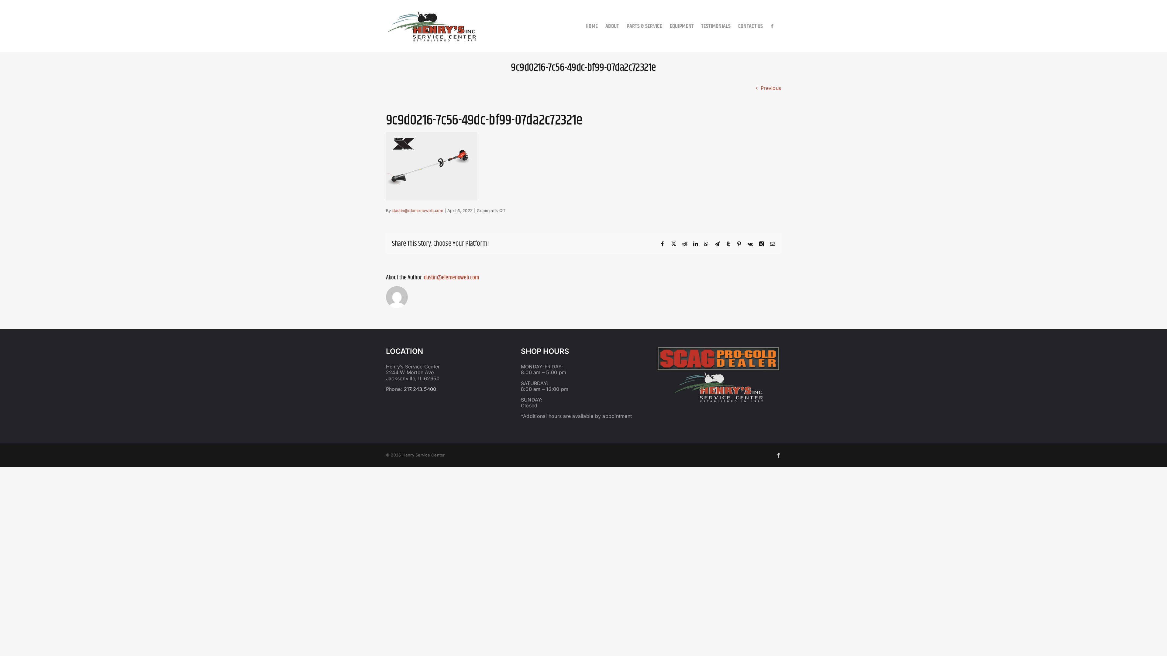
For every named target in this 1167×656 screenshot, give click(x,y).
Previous (771, 88)
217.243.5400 (420, 389)
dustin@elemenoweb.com (417, 210)
